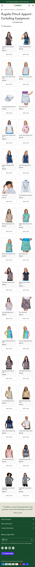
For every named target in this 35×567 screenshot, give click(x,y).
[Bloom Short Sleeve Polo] (9, 245)
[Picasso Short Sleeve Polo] (26, 274)
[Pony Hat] (9, 187)
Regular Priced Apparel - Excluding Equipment (14, 9)
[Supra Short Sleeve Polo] (26, 68)
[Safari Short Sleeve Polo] (9, 422)
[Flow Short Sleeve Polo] (9, 274)
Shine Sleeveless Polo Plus (25, 401)
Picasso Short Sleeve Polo (24, 283)
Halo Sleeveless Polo (7, 312)
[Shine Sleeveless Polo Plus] (26, 392)
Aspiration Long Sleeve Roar (25, 488)
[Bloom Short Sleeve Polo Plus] (26, 215)
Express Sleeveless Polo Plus (8, 341)
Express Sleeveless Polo (25, 341)
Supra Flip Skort (23, 106)
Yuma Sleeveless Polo (8, 401)
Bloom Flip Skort (23, 253)
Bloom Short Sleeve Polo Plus (25, 224)
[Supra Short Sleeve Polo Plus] (9, 68)
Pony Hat (4, 195)
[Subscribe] (32, 539)
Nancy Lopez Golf (9, 561)
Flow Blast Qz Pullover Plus (8, 371)
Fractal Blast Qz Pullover (25, 195)
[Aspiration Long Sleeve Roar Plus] (9, 479)
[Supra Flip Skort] (26, 98)
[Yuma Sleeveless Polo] (9, 392)
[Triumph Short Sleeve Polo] (9, 38)
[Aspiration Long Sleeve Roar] (26, 479)
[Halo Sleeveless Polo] (9, 304)
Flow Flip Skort (23, 312)
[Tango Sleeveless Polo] (26, 451)
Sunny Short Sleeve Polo (25, 135)
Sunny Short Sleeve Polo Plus (8, 136)
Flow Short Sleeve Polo (8, 282)
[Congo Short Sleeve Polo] (26, 422)
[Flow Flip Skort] (26, 304)
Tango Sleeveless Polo (25, 459)
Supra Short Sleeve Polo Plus (8, 77)
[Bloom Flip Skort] (26, 245)
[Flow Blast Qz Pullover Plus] (9, 362)
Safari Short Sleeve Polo (8, 431)
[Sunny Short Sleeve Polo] (26, 127)
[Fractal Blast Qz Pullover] (26, 187)
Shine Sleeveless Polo (8, 459)
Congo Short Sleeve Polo (25, 431)
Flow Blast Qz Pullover (25, 371)
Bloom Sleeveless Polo (8, 223)
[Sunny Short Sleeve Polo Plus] (9, 127)
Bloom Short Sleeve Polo (8, 253)
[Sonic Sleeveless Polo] (26, 157)
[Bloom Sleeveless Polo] (9, 215)
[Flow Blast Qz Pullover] (26, 362)
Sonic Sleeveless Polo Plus (8, 166)
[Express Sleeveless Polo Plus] (9, 332)
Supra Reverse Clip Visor (8, 106)
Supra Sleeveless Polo (25, 46)
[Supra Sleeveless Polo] (26, 38)
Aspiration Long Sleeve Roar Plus (8, 488)
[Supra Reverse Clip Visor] (9, 98)
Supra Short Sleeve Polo (25, 76)
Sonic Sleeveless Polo (25, 165)
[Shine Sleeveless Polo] (9, 451)
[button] (33, 5)
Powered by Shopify (18, 561)
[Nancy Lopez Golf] (17, 5)
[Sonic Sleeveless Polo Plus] (9, 157)
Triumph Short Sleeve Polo (8, 47)
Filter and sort (7, 26)
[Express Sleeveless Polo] (26, 332)
